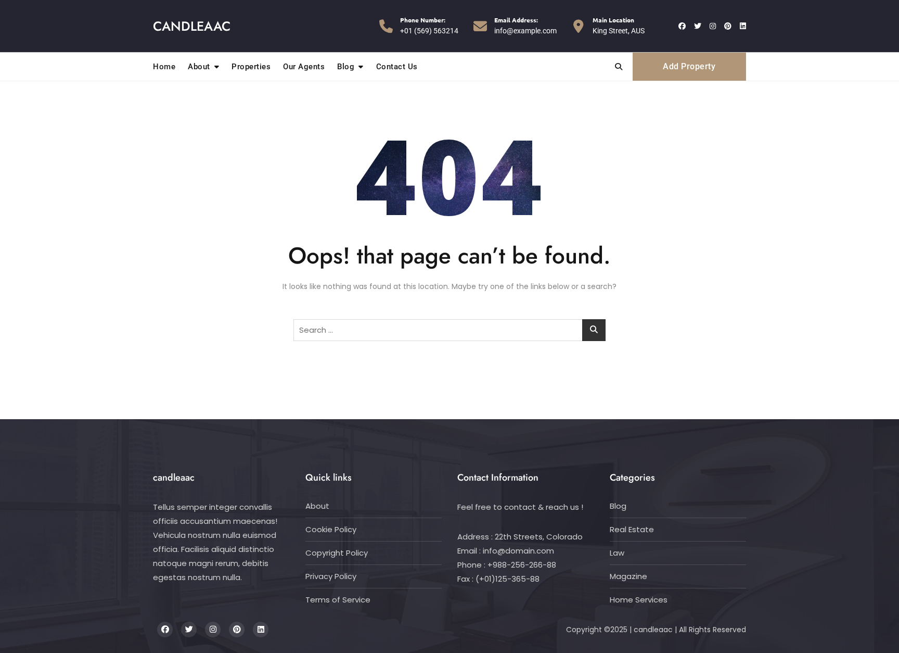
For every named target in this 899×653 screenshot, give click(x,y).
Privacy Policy (330, 576)
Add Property (689, 66)
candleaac (191, 26)
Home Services (638, 599)
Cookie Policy (330, 529)
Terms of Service (337, 599)
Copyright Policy (336, 552)
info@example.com (525, 25)
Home (164, 66)
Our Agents (304, 66)
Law (617, 552)
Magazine (628, 576)
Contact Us (397, 66)
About (199, 66)
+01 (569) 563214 (429, 25)
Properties (251, 66)
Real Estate (632, 529)
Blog (345, 66)
